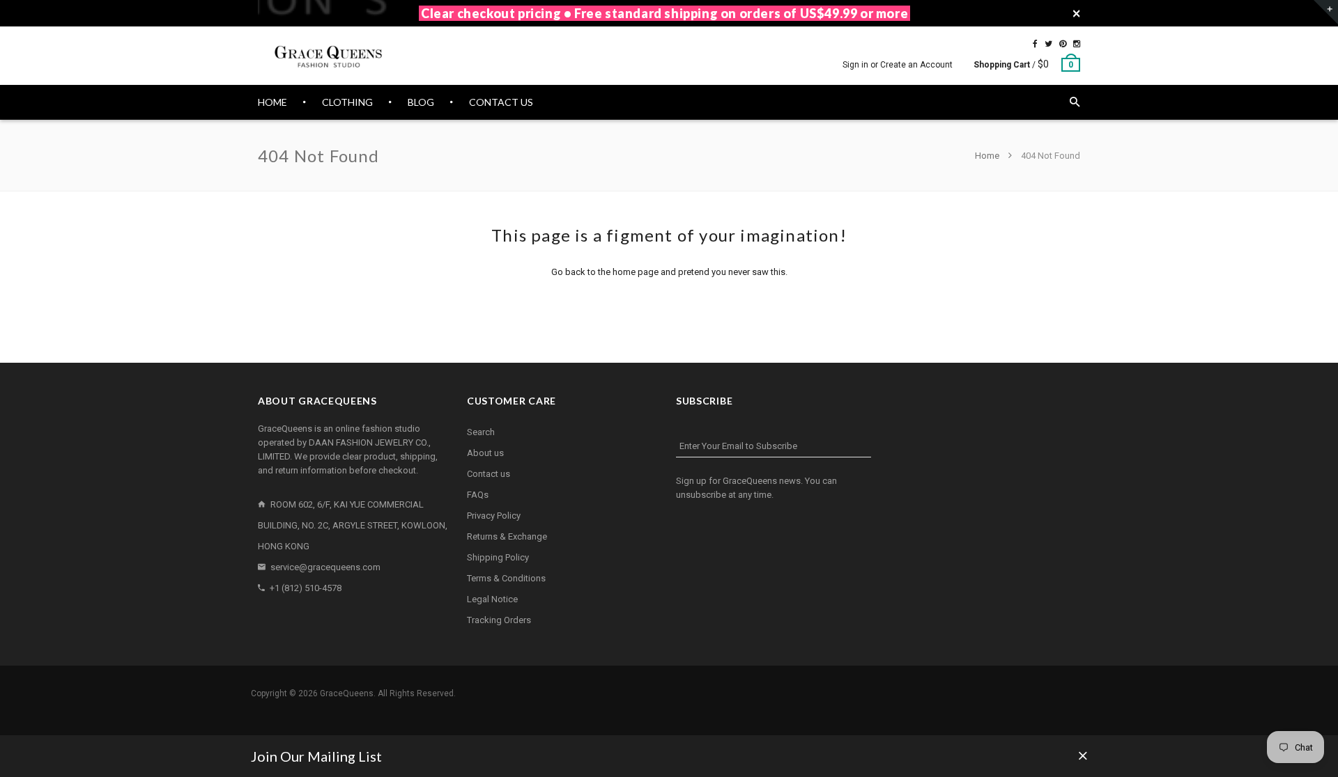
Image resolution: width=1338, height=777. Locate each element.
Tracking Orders (499, 620)
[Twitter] (1048, 44)
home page (636, 272)
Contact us (488, 474)
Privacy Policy (494, 515)
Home (988, 155)
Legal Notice (492, 599)
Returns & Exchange (507, 536)
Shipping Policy (498, 557)
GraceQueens (347, 693)
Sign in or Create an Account (898, 65)
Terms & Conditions (506, 578)
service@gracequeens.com (325, 567)
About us (485, 453)
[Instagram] (1076, 44)
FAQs (478, 494)
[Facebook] (1035, 44)
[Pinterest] (1062, 44)
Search (481, 432)
